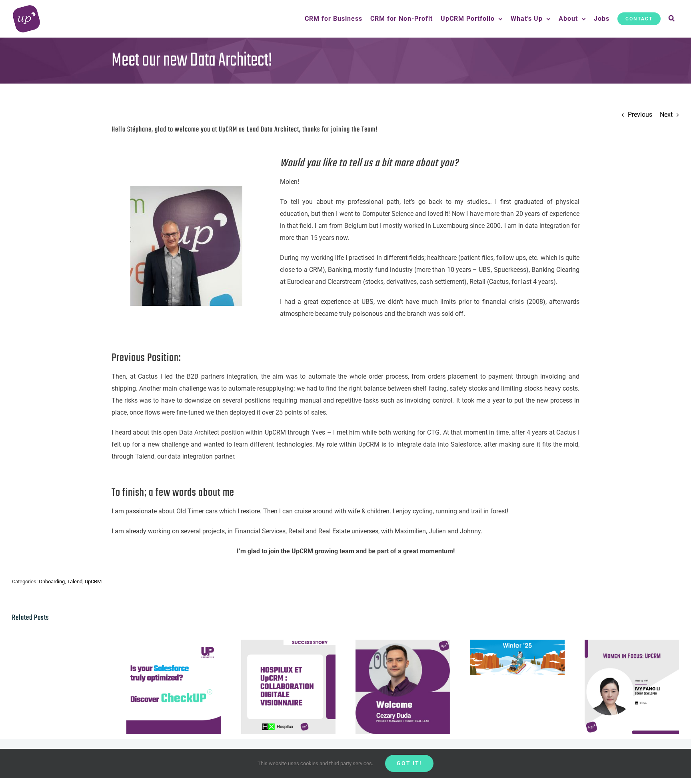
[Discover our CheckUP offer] (173, 687)
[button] (672, 19)
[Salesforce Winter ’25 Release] (517, 657)
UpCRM (93, 581)
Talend (74, 581)
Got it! (409, 763)
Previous (640, 114)
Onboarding (52, 581)
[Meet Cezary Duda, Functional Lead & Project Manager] (402, 687)
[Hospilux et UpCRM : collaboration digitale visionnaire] (288, 687)
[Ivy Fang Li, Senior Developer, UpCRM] (632, 687)
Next (666, 114)
